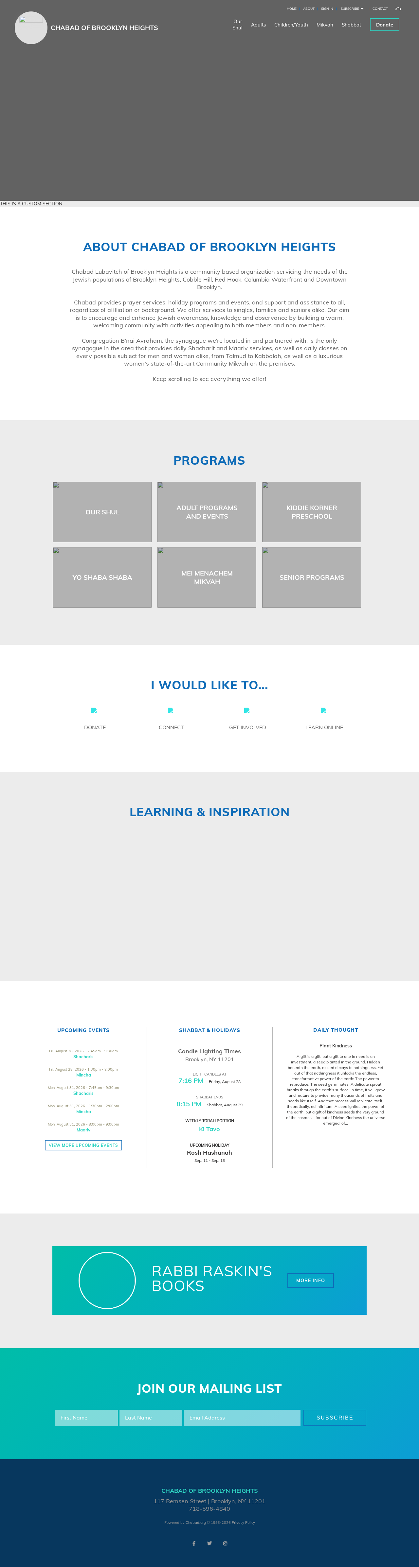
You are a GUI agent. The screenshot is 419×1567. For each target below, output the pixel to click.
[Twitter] (209, 1543)
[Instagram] (225, 1543)
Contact (380, 9)
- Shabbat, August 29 (209, 1104)
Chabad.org (196, 1522)
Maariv (83, 1129)
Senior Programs (312, 577)
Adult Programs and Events (207, 512)
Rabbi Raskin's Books (212, 1278)
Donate (384, 25)
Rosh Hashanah (209, 1152)
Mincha (83, 1074)
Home (292, 9)
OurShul (237, 24)
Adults (258, 25)
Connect (171, 727)
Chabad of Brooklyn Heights (104, 28)
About (309, 9)
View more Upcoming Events (83, 1145)
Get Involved (247, 727)
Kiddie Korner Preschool (311, 512)
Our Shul (102, 512)
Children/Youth (291, 25)
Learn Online (324, 727)
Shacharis (83, 1056)
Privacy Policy (243, 1522)
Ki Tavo (209, 1129)
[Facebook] (194, 1543)
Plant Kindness (335, 1046)
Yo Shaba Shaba (102, 577)
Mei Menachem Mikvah (207, 577)
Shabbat (351, 25)
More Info (310, 1280)
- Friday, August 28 (209, 1081)
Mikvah (325, 25)
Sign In (327, 9)
